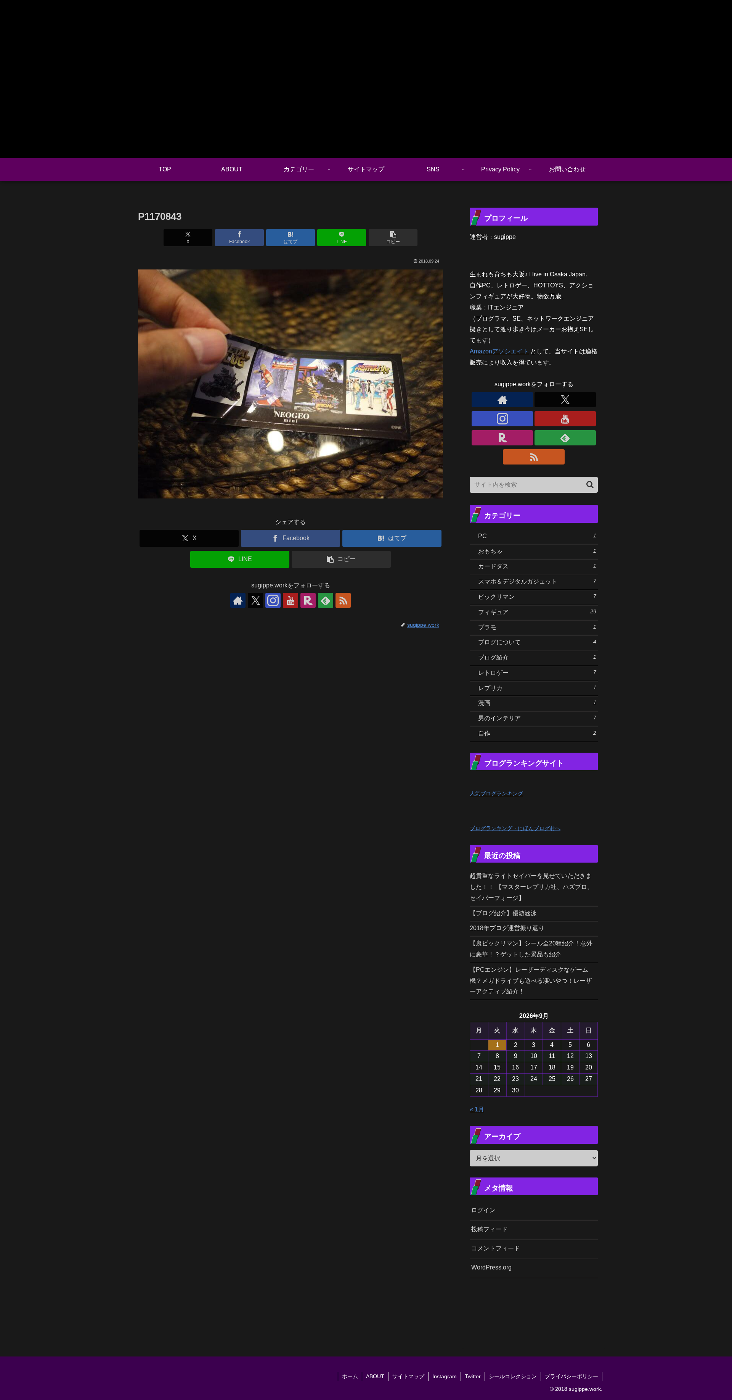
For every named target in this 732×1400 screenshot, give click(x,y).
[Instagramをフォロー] (273, 600)
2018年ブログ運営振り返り (507, 928)
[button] (393, 237)
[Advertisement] (573, 1307)
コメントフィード (495, 1248)
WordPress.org (491, 1267)
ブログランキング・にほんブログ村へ (515, 828)
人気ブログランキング (496, 793)
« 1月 (477, 1109)
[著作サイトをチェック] (238, 600)
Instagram (444, 1376)
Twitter (473, 1376)
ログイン (483, 1210)
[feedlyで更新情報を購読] (325, 600)
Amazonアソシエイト (499, 351)
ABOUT (375, 1376)
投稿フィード (489, 1229)
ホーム (350, 1376)
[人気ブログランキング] (486, 782)
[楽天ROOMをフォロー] (308, 600)
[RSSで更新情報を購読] (343, 600)
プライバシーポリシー (571, 1376)
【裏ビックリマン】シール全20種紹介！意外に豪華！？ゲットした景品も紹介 (531, 949)
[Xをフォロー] (255, 600)
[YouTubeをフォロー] (290, 600)
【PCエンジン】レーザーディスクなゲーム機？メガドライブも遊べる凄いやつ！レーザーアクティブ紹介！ (531, 980)
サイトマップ (408, 1376)
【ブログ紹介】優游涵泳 (503, 913)
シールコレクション (513, 1376)
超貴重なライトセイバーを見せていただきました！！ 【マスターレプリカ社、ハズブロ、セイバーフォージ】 (531, 887)
